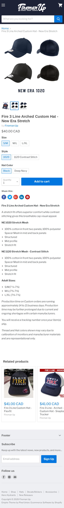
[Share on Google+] (15, 197)
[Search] (58, 18)
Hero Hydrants (9, 495)
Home (5, 28)
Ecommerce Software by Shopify (46, 502)
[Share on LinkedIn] (21, 197)
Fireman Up (11, 125)
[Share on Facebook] (4, 197)
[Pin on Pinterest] (27, 197)
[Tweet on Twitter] (9, 197)
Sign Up (49, 459)
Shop (13, 492)
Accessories (51, 492)
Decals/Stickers (34, 492)
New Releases (26, 495)
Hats (21, 492)
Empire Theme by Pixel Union (16, 502)
